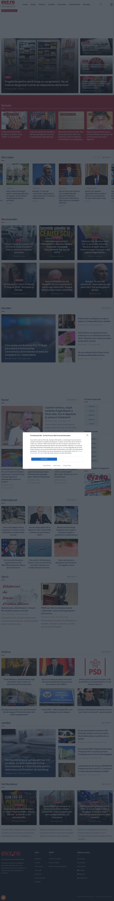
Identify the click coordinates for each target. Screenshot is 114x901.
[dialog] (57, 450)
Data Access (57, 465)
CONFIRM (44, 459)
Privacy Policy (67, 465)
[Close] (88, 435)
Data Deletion (47, 465)
